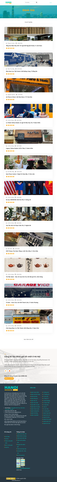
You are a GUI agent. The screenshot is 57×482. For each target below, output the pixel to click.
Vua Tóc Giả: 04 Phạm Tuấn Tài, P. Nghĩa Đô (18, 225)
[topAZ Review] (18, 463)
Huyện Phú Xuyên (47, 419)
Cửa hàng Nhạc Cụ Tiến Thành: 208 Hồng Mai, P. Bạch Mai (22, 328)
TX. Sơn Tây (45, 409)
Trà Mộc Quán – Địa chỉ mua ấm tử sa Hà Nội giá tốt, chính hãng (24, 276)
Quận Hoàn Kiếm (35, 392)
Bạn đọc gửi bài (21, 455)
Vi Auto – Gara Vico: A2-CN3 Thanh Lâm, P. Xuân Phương (22, 302)
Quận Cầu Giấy (34, 402)
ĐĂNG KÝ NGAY (9, 378)
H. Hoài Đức (46, 404)
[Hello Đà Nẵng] (23, 459)
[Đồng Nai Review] (18, 465)
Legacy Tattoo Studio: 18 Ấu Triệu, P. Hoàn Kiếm (19, 148)
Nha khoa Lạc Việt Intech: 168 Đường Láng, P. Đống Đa (21, 71)
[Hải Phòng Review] (18, 466)
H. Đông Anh (46, 392)
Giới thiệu (7, 436)
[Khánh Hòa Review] (23, 465)
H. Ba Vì (45, 406)
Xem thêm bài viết (28, 339)
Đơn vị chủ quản (9, 445)
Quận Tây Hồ (34, 400)
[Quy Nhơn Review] (18, 461)
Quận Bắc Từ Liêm (35, 404)
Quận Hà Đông (34, 413)
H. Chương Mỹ (46, 411)
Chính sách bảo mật (21, 433)
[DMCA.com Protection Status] (11, 478)
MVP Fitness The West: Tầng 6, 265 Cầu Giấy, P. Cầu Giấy (22, 251)
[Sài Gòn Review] (18, 459)
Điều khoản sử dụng (21, 436)
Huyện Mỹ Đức (46, 417)
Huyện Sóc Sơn (46, 423)
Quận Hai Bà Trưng (35, 394)
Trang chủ (29, 13)
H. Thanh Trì (45, 398)
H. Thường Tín (46, 394)
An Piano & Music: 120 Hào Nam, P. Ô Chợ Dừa (19, 97)
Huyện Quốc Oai (47, 421)
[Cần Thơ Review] (23, 463)
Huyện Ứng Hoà (46, 413)
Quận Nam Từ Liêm (35, 406)
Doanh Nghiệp (28, 22)
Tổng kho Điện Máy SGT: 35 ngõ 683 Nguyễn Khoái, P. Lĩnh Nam (24, 45)
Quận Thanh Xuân (35, 409)
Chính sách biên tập (21, 438)
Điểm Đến (33, 387)
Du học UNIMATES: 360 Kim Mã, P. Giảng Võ (18, 199)
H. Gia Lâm (45, 396)
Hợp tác (7, 447)
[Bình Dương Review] (23, 461)
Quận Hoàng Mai (35, 411)
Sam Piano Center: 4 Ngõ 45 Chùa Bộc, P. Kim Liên (20, 174)
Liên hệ (6, 438)
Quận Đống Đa (34, 398)
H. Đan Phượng (46, 400)
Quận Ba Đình (34, 396)
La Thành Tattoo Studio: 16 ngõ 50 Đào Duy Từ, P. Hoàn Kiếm (23, 122)
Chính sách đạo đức (21, 448)
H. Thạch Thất (46, 402)
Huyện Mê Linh (46, 415)
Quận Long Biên (34, 415)
